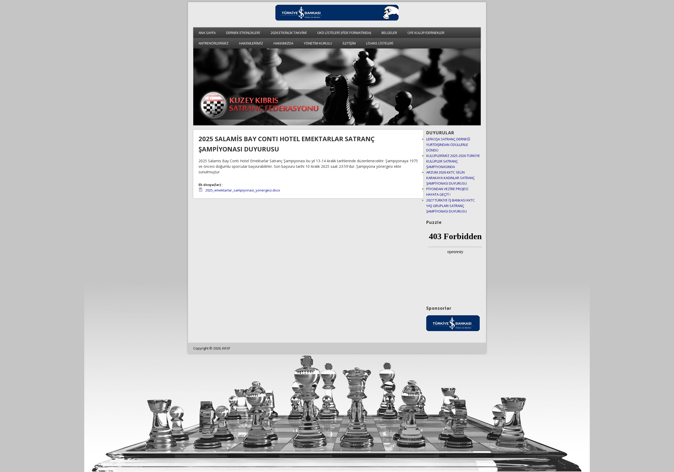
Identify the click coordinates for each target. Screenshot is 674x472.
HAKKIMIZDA (283, 43)
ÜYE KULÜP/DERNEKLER (426, 32)
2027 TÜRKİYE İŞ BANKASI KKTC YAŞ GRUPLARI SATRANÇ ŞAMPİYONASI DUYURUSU (450, 206)
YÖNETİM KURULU (318, 43)
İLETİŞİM (349, 43)
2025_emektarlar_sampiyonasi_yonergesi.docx (242, 190)
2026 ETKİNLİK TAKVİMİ (289, 32)
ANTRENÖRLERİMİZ (214, 43)
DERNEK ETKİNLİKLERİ (243, 32)
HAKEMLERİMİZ (251, 43)
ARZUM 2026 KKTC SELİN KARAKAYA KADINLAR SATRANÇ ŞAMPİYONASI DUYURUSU (450, 178)
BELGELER (389, 32)
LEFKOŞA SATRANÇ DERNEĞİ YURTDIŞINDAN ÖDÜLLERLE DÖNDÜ (448, 145)
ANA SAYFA (207, 32)
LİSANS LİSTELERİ (379, 43)
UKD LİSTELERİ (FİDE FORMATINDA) (344, 32)
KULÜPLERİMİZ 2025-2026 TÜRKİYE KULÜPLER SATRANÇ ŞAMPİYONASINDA (453, 161)
